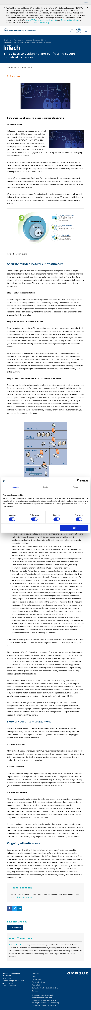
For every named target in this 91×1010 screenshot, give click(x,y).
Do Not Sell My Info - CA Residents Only (45, 988)
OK (74, 528)
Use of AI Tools (32, 20)
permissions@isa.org (40, 22)
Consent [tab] (15, 487)
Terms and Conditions (70, 20)
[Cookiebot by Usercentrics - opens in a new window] (78, 480)
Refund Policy (36, 985)
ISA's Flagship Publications (13, 40)
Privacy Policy (36, 979)
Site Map (35, 991)
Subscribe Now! (15, 927)
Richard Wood (15, 945)
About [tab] (75, 487)
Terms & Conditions (38, 982)
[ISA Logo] (20, 30)
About (34, 976)
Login (86, 2)
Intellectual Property (48, 20)
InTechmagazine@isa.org (22, 897)
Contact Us (35, 973)
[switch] (34, 519)
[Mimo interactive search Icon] (78, 30)
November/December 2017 (34, 40)
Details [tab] (45, 487)
